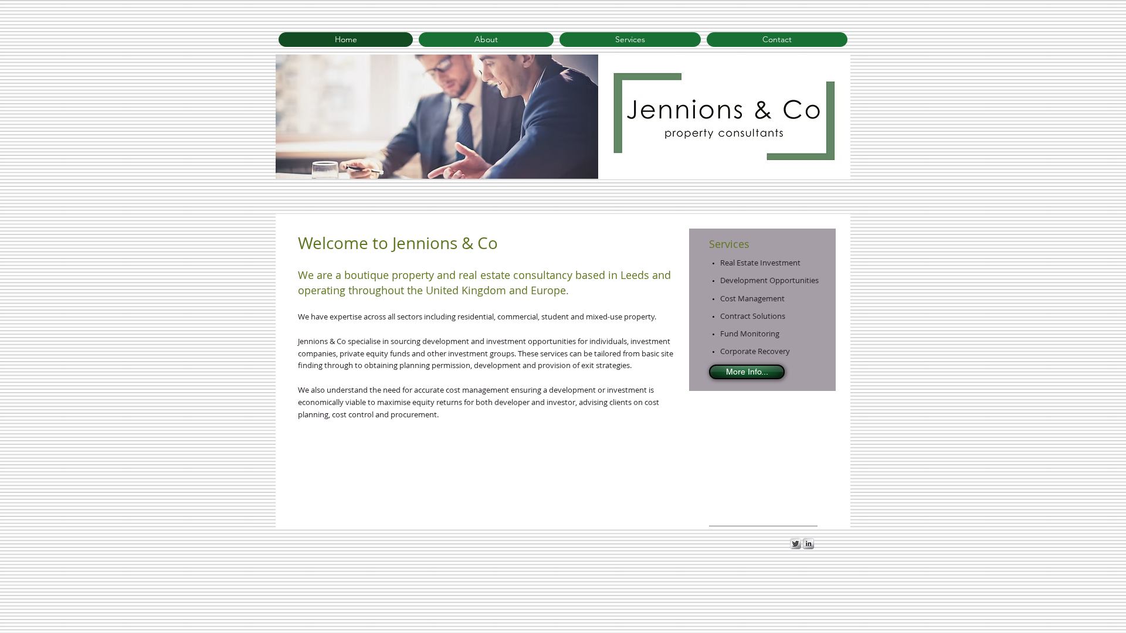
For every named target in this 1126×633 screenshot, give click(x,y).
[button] (440, 117)
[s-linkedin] (808, 543)
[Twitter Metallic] (795, 543)
